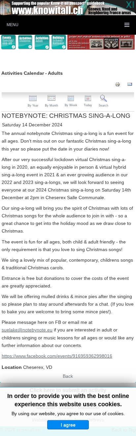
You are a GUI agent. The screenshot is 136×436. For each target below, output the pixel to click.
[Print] (117, 84)
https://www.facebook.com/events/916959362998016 (57, 356)
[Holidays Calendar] (59, 42)
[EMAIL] (129, 84)
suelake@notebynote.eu (27, 329)
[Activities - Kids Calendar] (25, 42)
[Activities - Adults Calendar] (42, 42)
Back (68, 376)
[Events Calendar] (8, 42)
